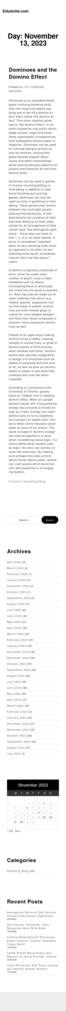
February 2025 (17, 640)
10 (38, 807)
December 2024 (18, 652)
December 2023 (18, 723)
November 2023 (18, 729)
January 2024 (17, 717)
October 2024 (17, 663)
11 (44, 807)
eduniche (15, 91)
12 (50, 807)
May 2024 (14, 693)
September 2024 (19, 669)
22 (27, 817)
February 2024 (17, 711)
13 (15, 812)
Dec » (18, 831)
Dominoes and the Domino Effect (33, 73)
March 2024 (15, 705)
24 (38, 817)
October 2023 (17, 735)
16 (33, 812)
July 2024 (14, 681)
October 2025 (17, 592)
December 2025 (18, 586)
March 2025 (15, 634)
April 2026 (14, 562)
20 (15, 817)
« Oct (10, 831)
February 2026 (17, 574)
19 (50, 812)
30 (33, 822)
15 (27, 812)
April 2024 (14, 699)
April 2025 (14, 628)
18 (44, 812)
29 (27, 822)
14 (21, 812)
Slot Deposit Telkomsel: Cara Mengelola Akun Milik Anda (28, 926)
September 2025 (19, 598)
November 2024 (18, 658)
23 (33, 817)
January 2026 (17, 580)
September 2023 (19, 741)
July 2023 (14, 753)
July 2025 (14, 610)
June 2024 (14, 687)
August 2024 (16, 675)
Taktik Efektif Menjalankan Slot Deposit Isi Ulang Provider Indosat (32, 954)
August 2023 (16, 747)
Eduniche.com (16, 11)
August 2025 (16, 604)
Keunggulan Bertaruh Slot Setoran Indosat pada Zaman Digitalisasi (31, 914)
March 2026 (15, 568)
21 (21, 817)
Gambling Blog (35, 481)
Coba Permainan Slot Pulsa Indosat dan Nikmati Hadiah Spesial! (32, 967)
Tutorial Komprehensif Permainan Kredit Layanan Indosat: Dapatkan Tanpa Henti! (31, 940)
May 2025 (14, 622)
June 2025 (14, 616)
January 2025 (17, 646)
